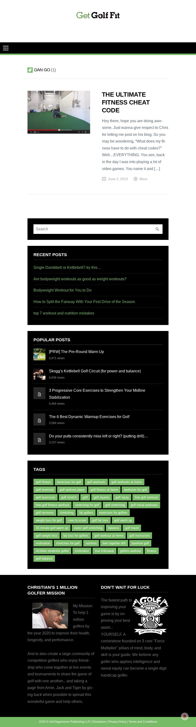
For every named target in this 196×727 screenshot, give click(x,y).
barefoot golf (140, 543)
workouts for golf (135, 489)
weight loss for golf (49, 520)
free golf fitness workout (52, 505)
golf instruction (139, 535)
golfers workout (130, 551)
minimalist (82, 551)
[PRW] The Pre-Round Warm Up (76, 352)
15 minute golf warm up (52, 528)
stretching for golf (87, 505)
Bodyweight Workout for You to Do (62, 290)
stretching (66, 512)
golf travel (132, 528)
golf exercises (45, 497)
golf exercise (45, 489)
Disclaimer (99, 721)
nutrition (91, 543)
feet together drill (114, 543)
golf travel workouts (144, 505)
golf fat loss (100, 520)
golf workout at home (108, 535)
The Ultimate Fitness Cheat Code (126, 102)
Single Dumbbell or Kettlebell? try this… (67, 267)
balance (113, 528)
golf (85, 497)
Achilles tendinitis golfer (52, 551)
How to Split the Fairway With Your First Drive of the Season (84, 302)
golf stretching (115, 505)
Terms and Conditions (143, 721)
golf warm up (123, 520)
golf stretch (69, 497)
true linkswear (104, 551)
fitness (151, 551)
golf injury (122, 497)
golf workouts (96, 482)
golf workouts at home (126, 482)
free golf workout (146, 497)
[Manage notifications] (185, 716)
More (143, 179)
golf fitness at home (104, 489)
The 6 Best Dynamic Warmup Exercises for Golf (89, 417)
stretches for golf (68, 543)
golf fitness (43, 482)
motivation (43, 543)
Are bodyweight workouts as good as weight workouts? (79, 279)
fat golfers (86, 512)
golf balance (44, 558)
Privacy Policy (117, 721)
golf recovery (45, 512)
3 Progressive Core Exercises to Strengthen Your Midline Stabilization (97, 393)
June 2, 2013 (118, 179)
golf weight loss (46, 535)
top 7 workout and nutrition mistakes (63, 313)
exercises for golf (69, 482)
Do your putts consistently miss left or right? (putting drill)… (98, 436)
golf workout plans (72, 489)
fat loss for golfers (75, 535)
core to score (77, 520)
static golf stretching (88, 528)
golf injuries (101, 497)
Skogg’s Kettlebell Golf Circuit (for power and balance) (95, 371)
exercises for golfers (113, 512)
